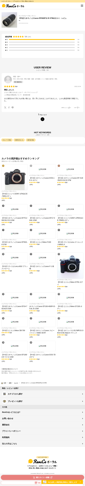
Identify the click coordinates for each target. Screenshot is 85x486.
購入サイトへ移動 (42, 477)
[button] (62, 482)
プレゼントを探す (15, 401)
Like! (77, 107)
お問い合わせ (7, 418)
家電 (10, 383)
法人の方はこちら (9, 444)
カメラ (16, 383)
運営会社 (6, 425)
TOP (5, 383)
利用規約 (6, 437)
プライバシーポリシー (11, 431)
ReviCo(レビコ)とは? (11, 412)
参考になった (66, 107)
